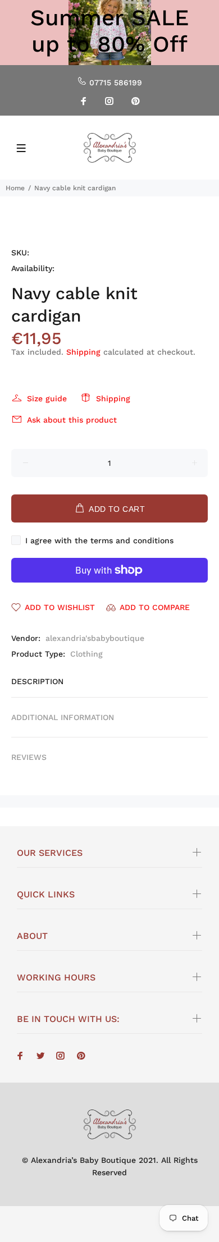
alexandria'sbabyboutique (94, 638)
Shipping (83, 351)
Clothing (86, 653)
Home (15, 188)
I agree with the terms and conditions (99, 540)
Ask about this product (72, 419)
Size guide (47, 398)
